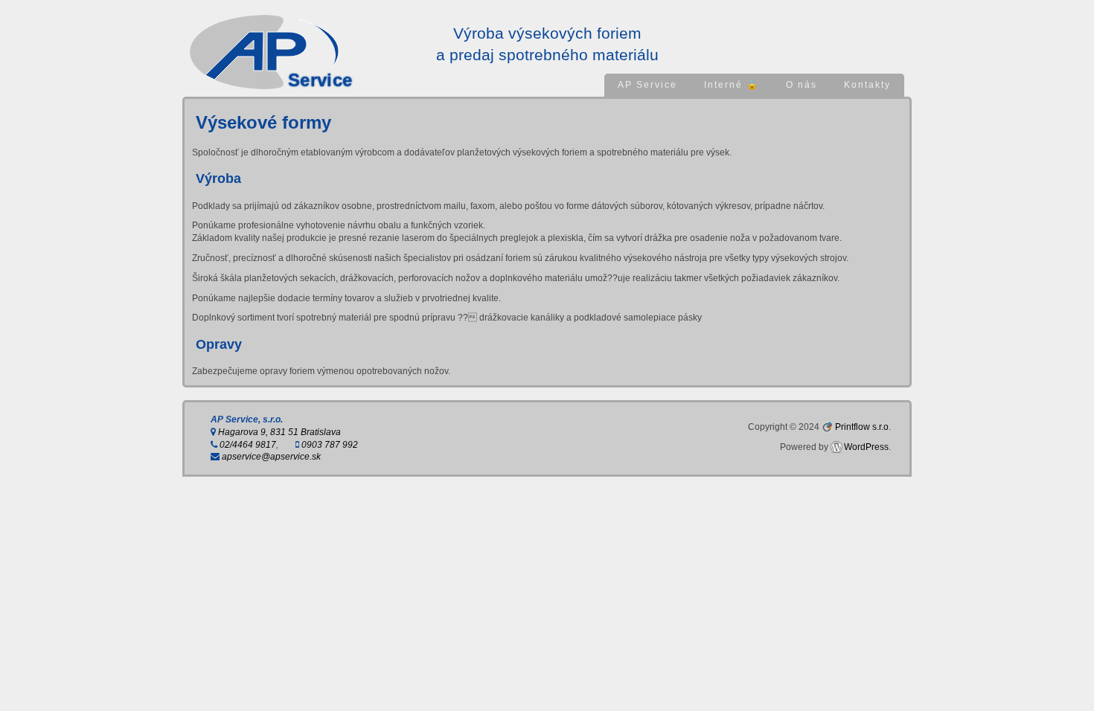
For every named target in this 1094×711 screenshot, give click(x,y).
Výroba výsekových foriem (547, 33)
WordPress (866, 447)
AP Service (647, 85)
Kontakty (867, 85)
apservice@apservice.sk (270, 456)
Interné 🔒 (731, 85)
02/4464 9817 (246, 445)
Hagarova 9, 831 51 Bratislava (278, 432)
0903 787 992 (328, 445)
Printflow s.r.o (862, 427)
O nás (801, 85)
